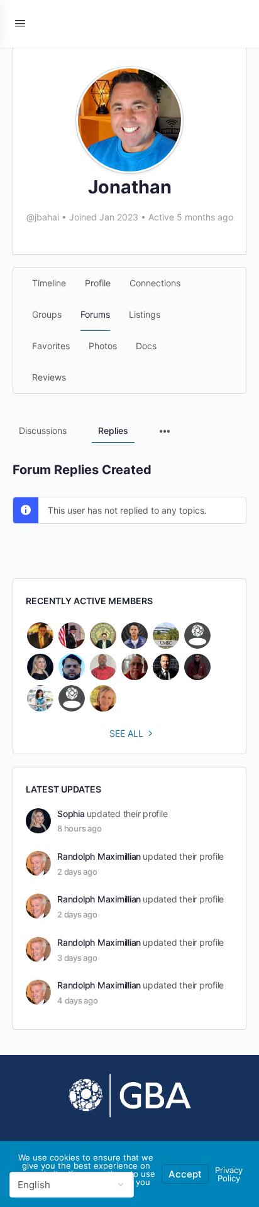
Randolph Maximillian (99, 856)
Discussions (43, 430)
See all (126, 733)
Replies (113, 430)
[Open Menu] (20, 23)
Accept (185, 1174)
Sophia (71, 813)
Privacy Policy (229, 1174)
